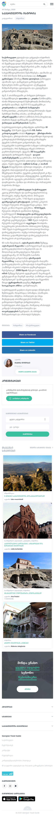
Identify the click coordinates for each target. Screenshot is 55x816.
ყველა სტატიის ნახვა (27, 372)
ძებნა (27, 689)
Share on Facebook (27, 335)
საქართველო (7, 740)
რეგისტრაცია (7, 755)
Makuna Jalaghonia (14, 646)
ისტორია (20, 18)
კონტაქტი (6, 750)
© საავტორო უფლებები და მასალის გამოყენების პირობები (27, 765)
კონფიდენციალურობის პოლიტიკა (16, 760)
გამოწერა (27, 434)
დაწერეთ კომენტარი (21, 398)
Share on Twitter (28, 342)
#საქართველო (32, 325)
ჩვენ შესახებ (7, 745)
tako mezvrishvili (13, 499)
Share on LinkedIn (27, 350)
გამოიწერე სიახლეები (17, 413)
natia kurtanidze (13, 549)
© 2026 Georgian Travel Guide (27, 813)
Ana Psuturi (11, 596)
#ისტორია (17, 325)
